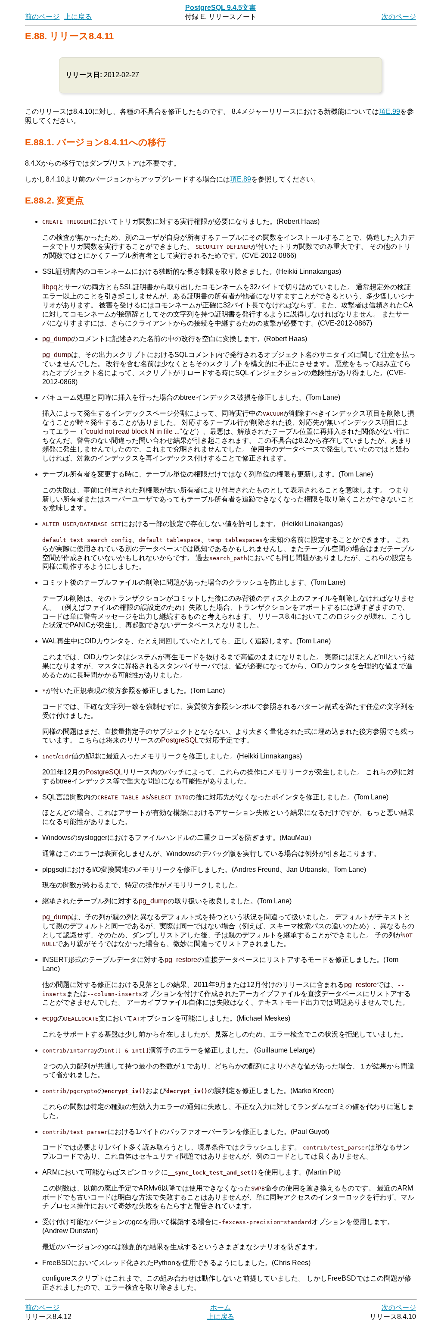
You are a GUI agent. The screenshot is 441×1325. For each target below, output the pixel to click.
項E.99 (389, 111)
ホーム (220, 1307)
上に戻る (78, 16)
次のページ (399, 16)
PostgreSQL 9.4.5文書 (220, 7)
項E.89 (240, 179)
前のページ (42, 16)
